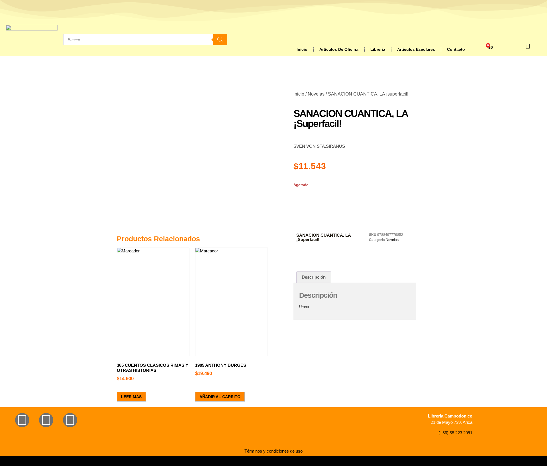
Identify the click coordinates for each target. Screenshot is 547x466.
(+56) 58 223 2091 (455, 432)
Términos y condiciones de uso (273, 451)
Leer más (131, 396)
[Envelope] (70, 420)
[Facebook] (22, 420)
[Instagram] (46, 420)
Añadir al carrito (219, 396)
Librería (377, 49)
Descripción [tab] (314, 277)
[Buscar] (220, 39)
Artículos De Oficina (338, 49)
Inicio (302, 49)
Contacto (456, 49)
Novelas (316, 94)
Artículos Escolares (416, 49)
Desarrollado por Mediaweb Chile (273, 461)
